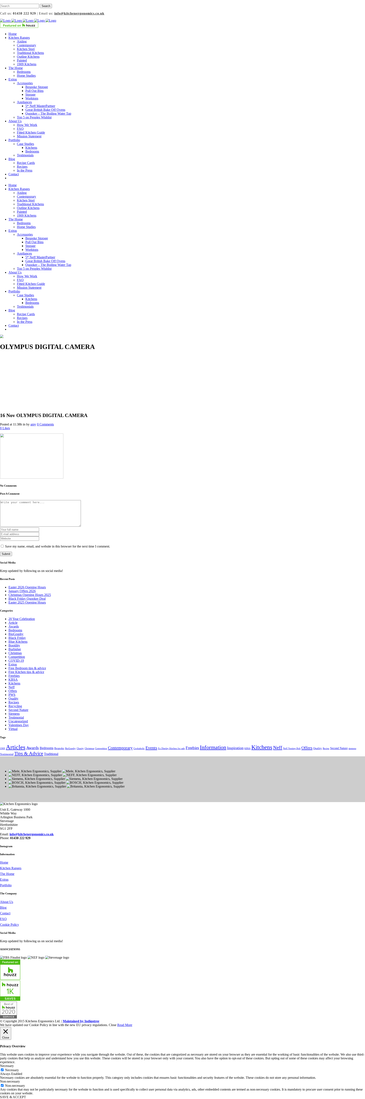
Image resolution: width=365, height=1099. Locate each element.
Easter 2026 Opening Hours (27, 587)
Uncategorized (18, 721)
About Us (6, 902)
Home (4, 862)
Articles (15, 747)
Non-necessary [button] (10, 1081)
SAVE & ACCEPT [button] (13, 1097)
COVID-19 (16, 660)
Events (151, 747)
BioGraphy (15, 634)
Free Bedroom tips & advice (27, 668)
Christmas (15, 653)
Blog (3, 907)
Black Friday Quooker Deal (27, 598)
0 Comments (45, 424)
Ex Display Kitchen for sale (171, 748)
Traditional (51, 754)
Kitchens (14, 683)
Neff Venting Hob (292, 748)
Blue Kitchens (17, 641)
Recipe (326, 748)
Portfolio (6, 885)
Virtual (13, 729)
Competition (16, 657)
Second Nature (18, 710)
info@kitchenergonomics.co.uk (79, 13)
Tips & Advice (28, 753)
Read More (124, 1025)
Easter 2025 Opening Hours (27, 602)
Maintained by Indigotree (81, 1021)
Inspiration (235, 748)
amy (33, 424)
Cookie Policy (9, 924)
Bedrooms (15, 630)
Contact (5, 913)
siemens (352, 748)
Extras (12, 664)
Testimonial (16, 717)
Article (13, 622)
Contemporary (120, 747)
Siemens (14, 713)
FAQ (3, 919)
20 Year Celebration (21, 619)
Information (213, 747)
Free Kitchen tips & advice (26, 672)
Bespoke (59, 748)
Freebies (14, 676)
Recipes (13, 702)
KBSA (13, 679)
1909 (2, 748)
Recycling (15, 706)
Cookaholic (139, 748)
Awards (13, 626)
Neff (11, 687)
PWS (11, 694)
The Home (7, 874)
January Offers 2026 (22, 591)
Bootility (14, 645)
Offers (12, 691)
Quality (13, 698)
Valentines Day (18, 725)
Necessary (12, 1070)
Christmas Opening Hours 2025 (29, 595)
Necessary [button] (7, 1066)
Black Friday (17, 638)
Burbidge (14, 649)
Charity (80, 748)
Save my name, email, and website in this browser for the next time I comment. (57, 546)
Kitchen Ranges (10, 868)
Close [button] (112, 1025)
